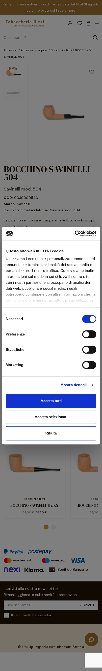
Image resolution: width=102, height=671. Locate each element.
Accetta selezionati (51, 417)
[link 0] (74, 233)
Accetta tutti (51, 401)
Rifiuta (51, 433)
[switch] (89, 334)
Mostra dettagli (73, 385)
